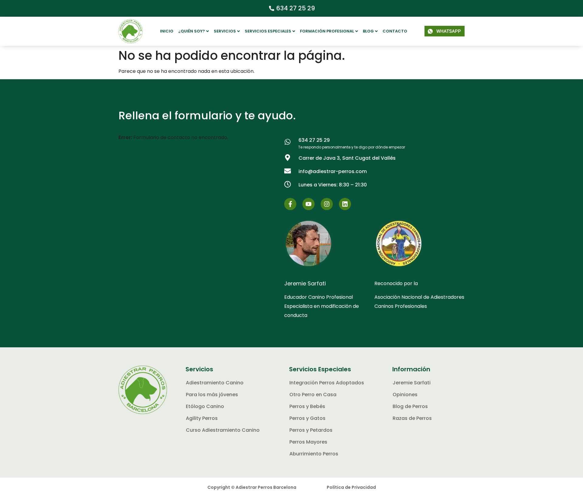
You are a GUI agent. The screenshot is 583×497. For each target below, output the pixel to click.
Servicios (225, 31)
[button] (193, 31)
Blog (368, 31)
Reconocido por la (396, 283)
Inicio (166, 31)
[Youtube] (308, 204)
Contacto (395, 31)
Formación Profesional (327, 31)
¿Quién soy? (191, 31)
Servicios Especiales (268, 31)
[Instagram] (327, 204)
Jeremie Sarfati (305, 283)
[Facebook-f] (290, 204)
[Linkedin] (345, 204)
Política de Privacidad (351, 487)
